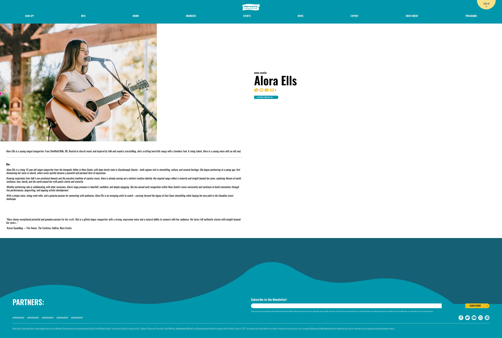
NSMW (136, 16)
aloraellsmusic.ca (264, 97)
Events (247, 16)
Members (191, 16)
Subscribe (475, 305)
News (300, 16)
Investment (412, 16)
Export (355, 16)
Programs (471, 16)
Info (83, 16)
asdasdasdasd (18, 317)
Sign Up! (29, 16)
